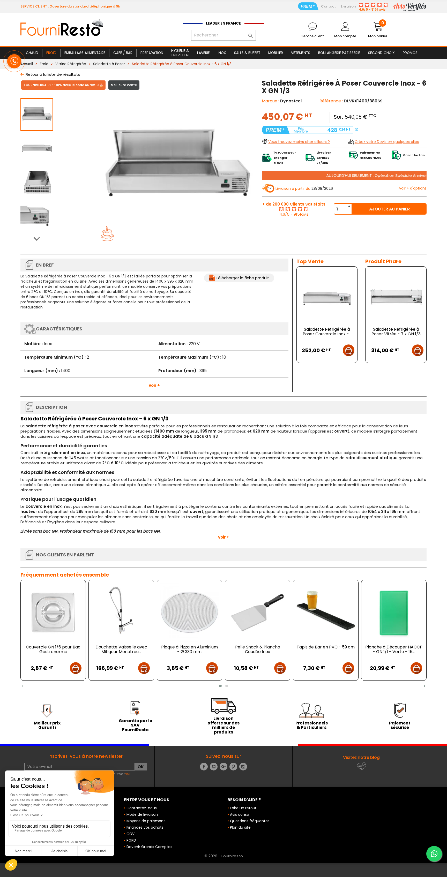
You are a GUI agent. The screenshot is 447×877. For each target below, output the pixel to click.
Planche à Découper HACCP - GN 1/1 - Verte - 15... (393, 649)
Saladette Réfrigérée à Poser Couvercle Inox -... (327, 331)
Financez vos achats (144, 827)
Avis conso (239, 814)
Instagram (243, 766)
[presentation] (23, 686)
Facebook (204, 766)
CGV (130, 833)
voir (127, 774)
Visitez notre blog (361, 757)
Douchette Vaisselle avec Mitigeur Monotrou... (121, 649)
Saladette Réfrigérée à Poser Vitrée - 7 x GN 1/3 (396, 331)
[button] (220, 686)
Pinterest (233, 766)
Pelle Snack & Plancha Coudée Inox (257, 649)
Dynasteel (291, 101)
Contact (328, 6)
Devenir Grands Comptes (149, 846)
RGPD (131, 840)
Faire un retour (243, 808)
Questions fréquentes (250, 820)
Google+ (223, 766)
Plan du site (240, 827)
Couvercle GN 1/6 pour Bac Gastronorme (53, 649)
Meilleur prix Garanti (47, 725)
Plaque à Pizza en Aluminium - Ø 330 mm (189, 649)
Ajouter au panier (389, 209)
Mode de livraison (142, 814)
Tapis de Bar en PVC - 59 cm (326, 647)
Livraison (348, 6)
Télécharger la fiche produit (242, 278)
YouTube (214, 766)
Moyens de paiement (145, 820)
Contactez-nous (141, 808)
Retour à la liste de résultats (53, 74)
